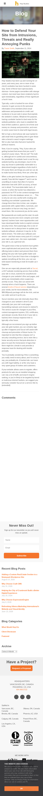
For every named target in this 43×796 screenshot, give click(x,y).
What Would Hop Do (10, 627)
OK (21, 789)
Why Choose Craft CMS (12, 584)
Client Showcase (9, 632)
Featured (5, 636)
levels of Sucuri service (17, 287)
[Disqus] (21, 426)
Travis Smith (9, 48)
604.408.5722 (21, 690)
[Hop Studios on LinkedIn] (28, 697)
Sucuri (35, 268)
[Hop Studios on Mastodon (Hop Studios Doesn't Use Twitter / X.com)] (22, 697)
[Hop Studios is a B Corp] (28, 738)
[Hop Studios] (21, 3)
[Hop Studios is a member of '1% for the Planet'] (15, 738)
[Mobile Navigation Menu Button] (5, 3)
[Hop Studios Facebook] (16, 697)
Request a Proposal (21, 668)
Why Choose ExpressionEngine (15, 600)
